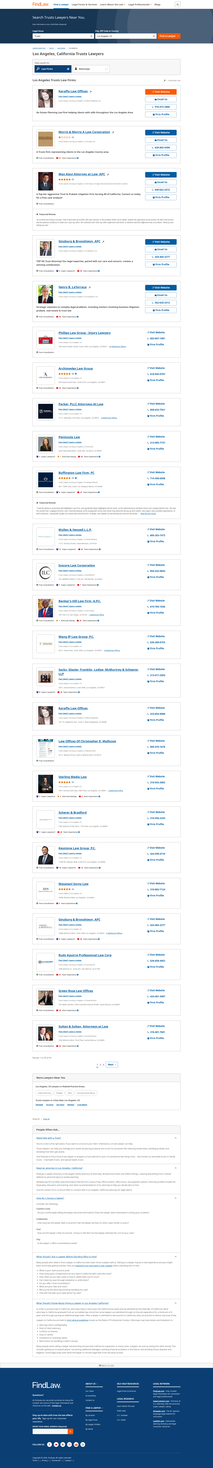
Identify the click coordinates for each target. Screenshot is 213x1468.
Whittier (70, 1105)
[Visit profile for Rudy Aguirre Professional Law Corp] (45, 962)
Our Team (90, 1391)
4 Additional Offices (109, 418)
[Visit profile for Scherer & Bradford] (45, 819)
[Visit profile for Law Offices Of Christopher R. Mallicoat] (45, 748)
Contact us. (57, 1405)
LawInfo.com (158, 1421)
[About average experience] (78, 158)
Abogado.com (159, 1411)
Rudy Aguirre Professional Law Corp (85, 955)
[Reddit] (76, 1444)
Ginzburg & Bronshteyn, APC (79, 241)
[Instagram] (69, 1444)
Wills (70, 1093)
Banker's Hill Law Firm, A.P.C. (80, 601)
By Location (90, 1415)
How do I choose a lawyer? (50, 1198)
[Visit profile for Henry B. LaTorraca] (45, 294)
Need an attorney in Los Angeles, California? (59, 1168)
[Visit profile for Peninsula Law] (45, 444)
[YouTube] (56, 1444)
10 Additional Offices (117, 346)
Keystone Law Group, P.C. (77, 848)
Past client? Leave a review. (70, 96)
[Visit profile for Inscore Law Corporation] (45, 572)
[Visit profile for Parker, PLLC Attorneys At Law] (45, 411)
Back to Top (108, 1365)
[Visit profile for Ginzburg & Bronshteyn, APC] (45, 248)
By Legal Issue (91, 1420)
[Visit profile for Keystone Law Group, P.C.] (45, 855)
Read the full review (148, 513)
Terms (35, 1460)
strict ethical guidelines (77, 1320)
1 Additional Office (96, 615)
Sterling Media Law (73, 777)
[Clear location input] (154, 36)
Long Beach (82, 1105)
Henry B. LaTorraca (73, 287)
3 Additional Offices (112, 650)
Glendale (39, 1105)
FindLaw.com (158, 1391)
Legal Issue (38, 31)
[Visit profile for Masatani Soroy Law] (45, 891)
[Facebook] (49, 1444)
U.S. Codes (121, 1420)
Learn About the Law (125, 1406)
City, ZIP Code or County (107, 31)
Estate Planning (44, 1093)
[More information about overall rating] (76, 374)
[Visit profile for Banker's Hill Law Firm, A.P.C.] (45, 608)
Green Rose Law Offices (76, 991)
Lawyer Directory (39, 48)
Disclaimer (56, 1460)
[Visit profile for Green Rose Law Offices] (45, 998)
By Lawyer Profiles (93, 1424)
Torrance (49, 1105)
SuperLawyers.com (161, 1401)
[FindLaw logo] (42, 4)
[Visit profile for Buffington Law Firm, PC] (45, 480)
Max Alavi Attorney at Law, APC (82, 174)
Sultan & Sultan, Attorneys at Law (83, 1026)
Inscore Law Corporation (77, 565)
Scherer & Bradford (73, 812)
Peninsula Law (69, 437)
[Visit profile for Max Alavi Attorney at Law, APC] (45, 181)
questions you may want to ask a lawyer (94, 1265)
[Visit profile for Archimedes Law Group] (45, 375)
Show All (36, 1119)
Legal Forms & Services (126, 1391)
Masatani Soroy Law (74, 884)
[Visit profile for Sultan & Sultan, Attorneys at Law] (45, 1033)
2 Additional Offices (114, 933)
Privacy (45, 1460)
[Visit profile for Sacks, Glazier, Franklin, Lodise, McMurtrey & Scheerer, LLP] (45, 677)
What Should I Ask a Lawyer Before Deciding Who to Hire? (66, 1256)
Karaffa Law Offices (73, 91)
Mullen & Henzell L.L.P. (75, 530)
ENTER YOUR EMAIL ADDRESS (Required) (50, 1426)
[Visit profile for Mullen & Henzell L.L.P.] (45, 537)
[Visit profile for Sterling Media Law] (45, 784)
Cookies (68, 1460)
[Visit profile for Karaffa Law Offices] (45, 98)
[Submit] (70, 1431)
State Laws (121, 1411)
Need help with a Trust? (48, 1137)
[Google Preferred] (82, 1444)
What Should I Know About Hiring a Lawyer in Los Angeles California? (72, 1303)
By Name (89, 1429)
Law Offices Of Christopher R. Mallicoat (87, 741)
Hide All (46, 1119)
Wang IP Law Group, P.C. (76, 637)
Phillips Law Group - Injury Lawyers (85, 333)
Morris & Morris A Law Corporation (84, 132)
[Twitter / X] (62, 1444)
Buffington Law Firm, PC (76, 473)
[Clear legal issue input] (91, 36)
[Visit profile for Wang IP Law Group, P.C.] (45, 644)
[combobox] (63, 36)
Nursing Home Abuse (86, 1093)
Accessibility (91, 1395)
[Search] (177, 4)
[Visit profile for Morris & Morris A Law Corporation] (45, 139)
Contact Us (90, 1400)
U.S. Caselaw (122, 1415)
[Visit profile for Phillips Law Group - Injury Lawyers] (45, 340)
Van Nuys (60, 1105)
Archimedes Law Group (76, 368)
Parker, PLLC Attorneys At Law (81, 404)
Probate (59, 1093)
